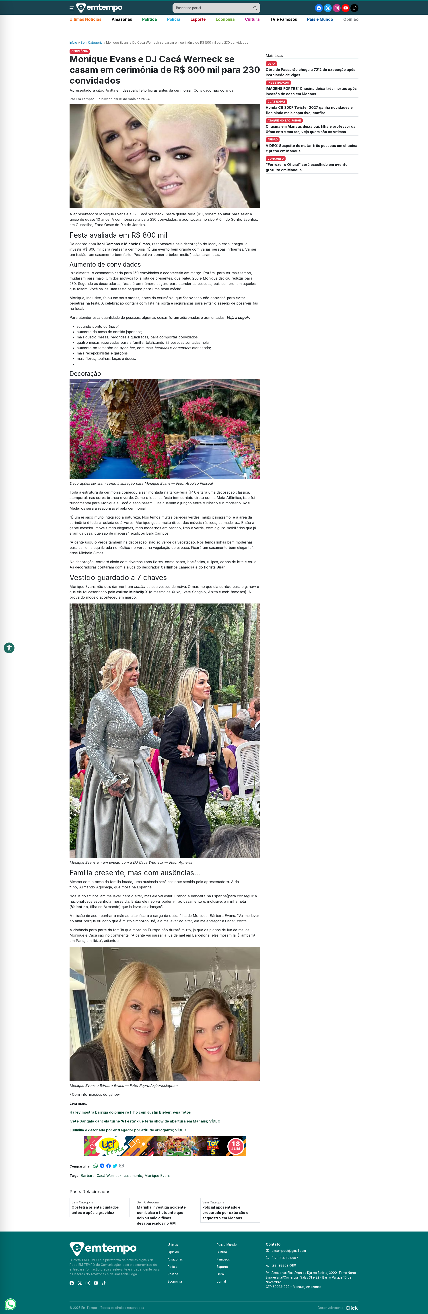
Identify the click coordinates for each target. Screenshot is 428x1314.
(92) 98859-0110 (283, 1265)
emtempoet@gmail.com (289, 1250)
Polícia (173, 19)
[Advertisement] (214, 31)
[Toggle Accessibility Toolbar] (9, 648)
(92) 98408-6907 (284, 1258)
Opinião (350, 19)
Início (73, 42)
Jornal (221, 1281)
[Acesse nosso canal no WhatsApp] (10, 1304)
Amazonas (122, 19)
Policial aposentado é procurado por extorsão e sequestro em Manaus (225, 1212)
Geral (220, 1274)
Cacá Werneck (109, 1175)
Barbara (88, 1175)
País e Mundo (320, 19)
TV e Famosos (283, 19)
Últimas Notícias (85, 19)
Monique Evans (157, 1175)
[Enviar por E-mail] (121, 1166)
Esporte (198, 19)
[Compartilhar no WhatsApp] (95, 1166)
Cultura (252, 19)
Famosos (223, 1259)
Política (149, 19)
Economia (225, 19)
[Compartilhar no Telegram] (102, 1166)
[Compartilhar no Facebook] (108, 1166)
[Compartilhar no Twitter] (115, 1166)
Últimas (173, 1244)
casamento (133, 1175)
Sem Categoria (92, 42)
